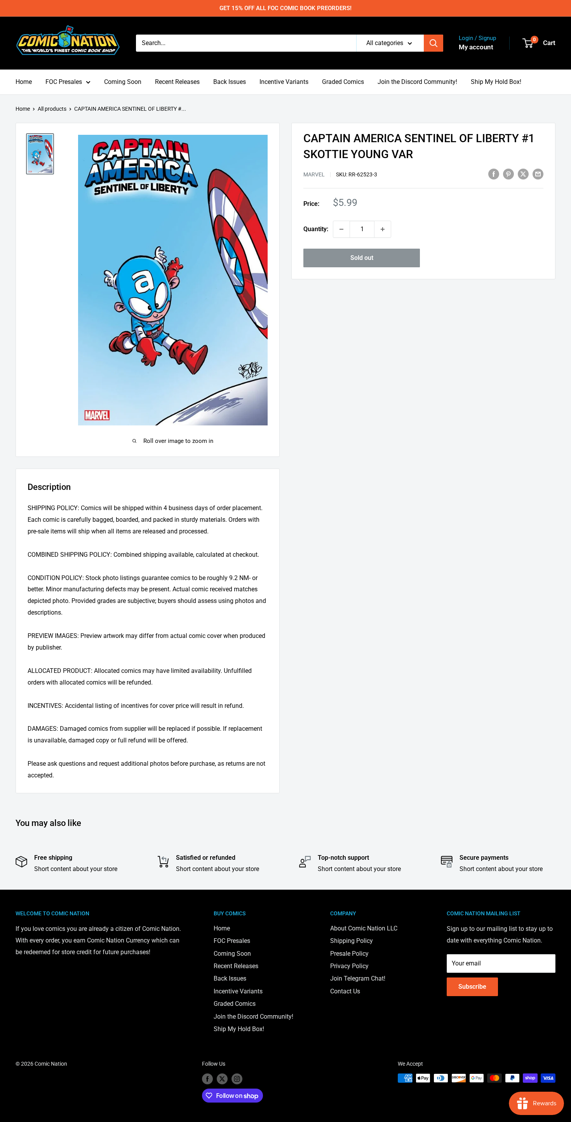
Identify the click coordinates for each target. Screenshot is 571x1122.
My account (476, 47)
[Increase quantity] (382, 229)
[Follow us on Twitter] (222, 1078)
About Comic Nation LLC (363, 928)
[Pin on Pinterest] (508, 173)
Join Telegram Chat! (357, 978)
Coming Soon (122, 81)
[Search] (433, 43)
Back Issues (229, 81)
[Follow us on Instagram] (237, 1078)
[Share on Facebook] (493, 173)
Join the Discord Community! (417, 81)
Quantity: (315, 229)
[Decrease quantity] (341, 229)
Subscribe (472, 986)
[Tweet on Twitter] (523, 173)
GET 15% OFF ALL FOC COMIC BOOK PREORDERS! (285, 8)
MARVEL (314, 174)
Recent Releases (177, 81)
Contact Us (345, 991)
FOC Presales (63, 81)
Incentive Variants (283, 81)
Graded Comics (343, 81)
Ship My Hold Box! (496, 81)
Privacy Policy (349, 966)
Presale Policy (349, 953)
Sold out (361, 257)
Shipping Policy (351, 940)
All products (52, 109)
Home (24, 81)
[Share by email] (538, 173)
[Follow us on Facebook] (207, 1078)
